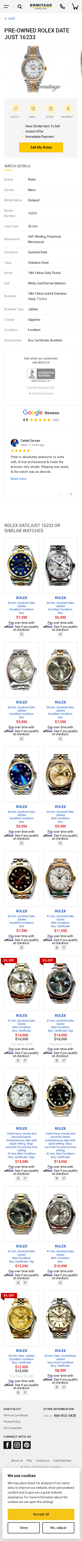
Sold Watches (62, 1460)
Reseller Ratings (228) (41, 387)
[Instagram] (17, 1445)
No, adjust (58, 1528)
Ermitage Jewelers (49, 1467)
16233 (11, 18)
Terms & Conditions (15, 1415)
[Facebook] (7, 1445)
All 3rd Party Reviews (41, 393)
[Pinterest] (27, 1445)
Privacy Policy (11, 1421)
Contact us (42, 1460)
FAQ (29, 1460)
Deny (24, 1528)
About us (17, 1460)
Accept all (41, 1514)
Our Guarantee (12, 1428)
